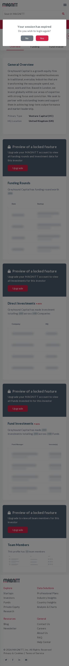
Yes (42, 38)
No (27, 38)
